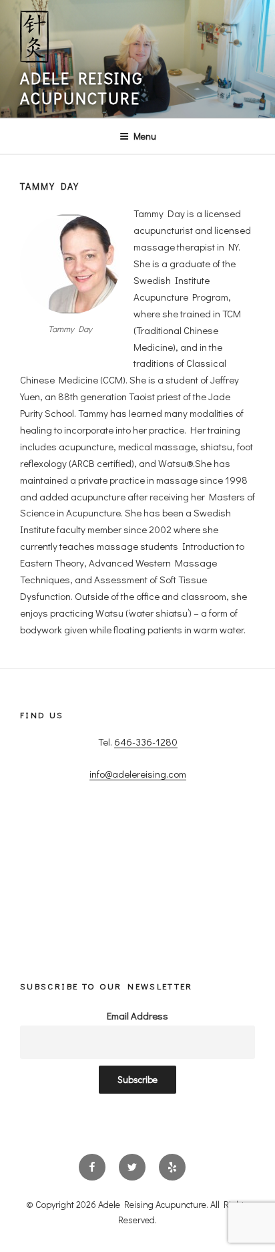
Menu (144, 136)
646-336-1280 (146, 741)
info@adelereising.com (137, 773)
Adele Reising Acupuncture (82, 87)
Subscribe (137, 1079)
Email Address (137, 1015)
